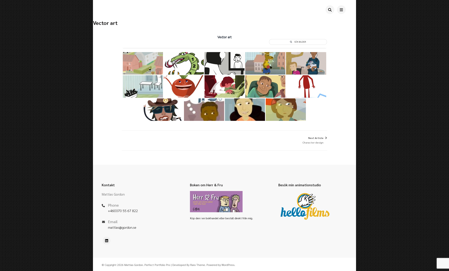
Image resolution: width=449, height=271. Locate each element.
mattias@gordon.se (122, 227)
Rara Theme (197, 265)
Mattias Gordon (133, 265)
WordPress (228, 265)
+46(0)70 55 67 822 (123, 210)
